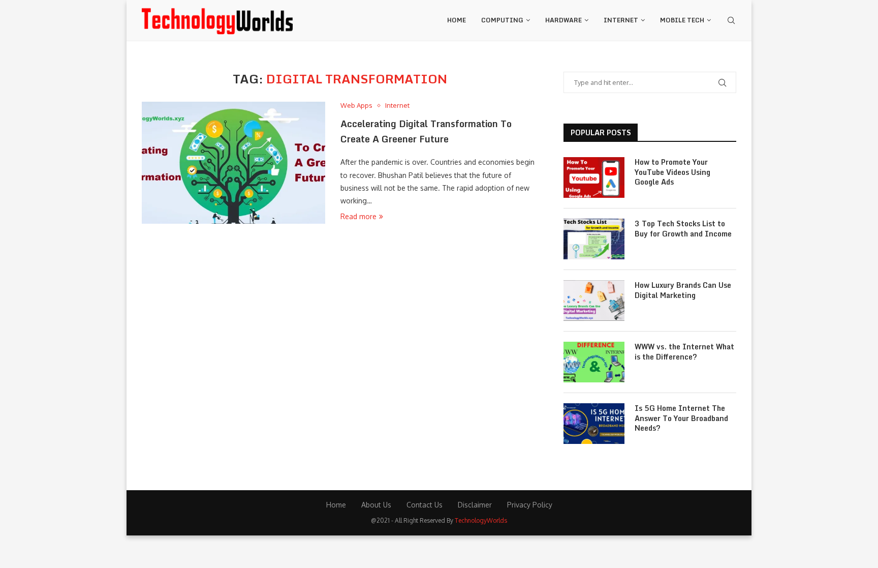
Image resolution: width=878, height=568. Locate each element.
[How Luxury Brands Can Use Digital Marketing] (593, 300)
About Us (376, 504)
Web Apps (356, 105)
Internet (621, 20)
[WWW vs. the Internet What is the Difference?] (593, 362)
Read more (358, 216)
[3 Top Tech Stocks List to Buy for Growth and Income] (593, 239)
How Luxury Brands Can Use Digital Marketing (683, 290)
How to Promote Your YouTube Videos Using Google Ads (672, 172)
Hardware (563, 20)
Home (456, 20)
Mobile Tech (682, 20)
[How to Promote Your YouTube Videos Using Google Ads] (593, 177)
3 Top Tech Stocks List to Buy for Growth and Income (683, 228)
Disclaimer (475, 504)
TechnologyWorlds (481, 520)
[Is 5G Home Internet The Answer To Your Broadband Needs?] (593, 423)
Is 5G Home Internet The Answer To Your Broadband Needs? (681, 418)
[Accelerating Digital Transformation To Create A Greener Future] (233, 163)
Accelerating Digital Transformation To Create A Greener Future (426, 131)
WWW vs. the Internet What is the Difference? (684, 352)
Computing (502, 20)
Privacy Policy (529, 504)
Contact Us (424, 504)
